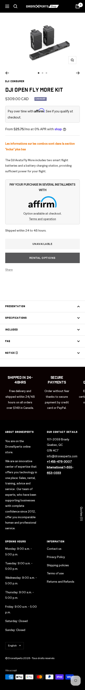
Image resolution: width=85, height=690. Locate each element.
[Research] (15, 6)
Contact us (54, 549)
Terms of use (55, 573)
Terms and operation (42, 219)
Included (11, 329)
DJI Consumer (14, 81)
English (12, 645)
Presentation (15, 306)
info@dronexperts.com (62, 456)
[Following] (78, 72)
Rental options (42, 258)
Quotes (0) (81, 514)
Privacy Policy (56, 557)
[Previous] (7, 72)
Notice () (11, 353)
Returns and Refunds (60, 581)
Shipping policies (58, 565)
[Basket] (77, 6)
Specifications (16, 318)
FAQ (7, 341)
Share (9, 270)
